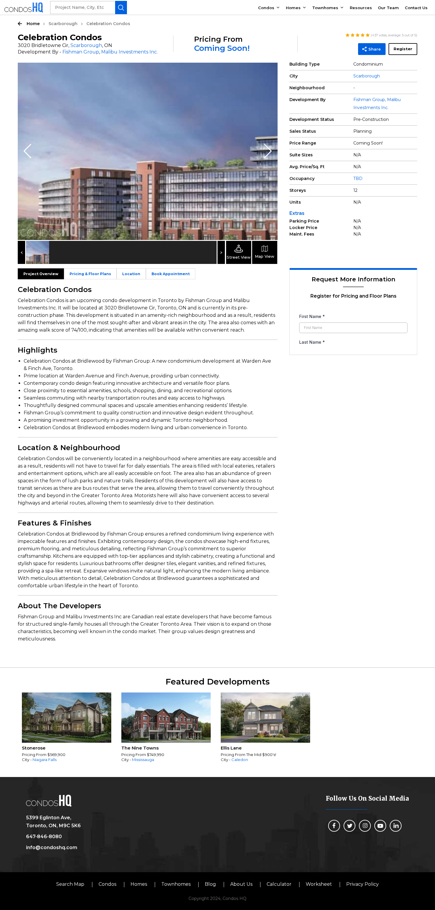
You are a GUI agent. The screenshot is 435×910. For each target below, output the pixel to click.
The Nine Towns (140, 748)
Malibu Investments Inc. (129, 52)
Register (403, 48)
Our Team (388, 7)
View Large (269, 71)
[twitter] (349, 826)
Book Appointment (171, 274)
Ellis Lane (231, 748)
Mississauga (143, 759)
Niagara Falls (45, 759)
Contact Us (416, 7)
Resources (361, 7)
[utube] (380, 826)
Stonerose (34, 748)
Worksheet (319, 884)
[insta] (365, 826)
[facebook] (334, 826)
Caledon (239, 759)
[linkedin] (396, 826)
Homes (293, 7)
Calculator (279, 884)
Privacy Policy (362, 884)
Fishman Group (80, 52)
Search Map (70, 884)
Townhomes (325, 7)
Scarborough (63, 23)
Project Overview (40, 274)
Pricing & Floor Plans (90, 274)
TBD (357, 178)
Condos (266, 7)
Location (131, 274)
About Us (241, 884)
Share (374, 49)
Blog (210, 884)
